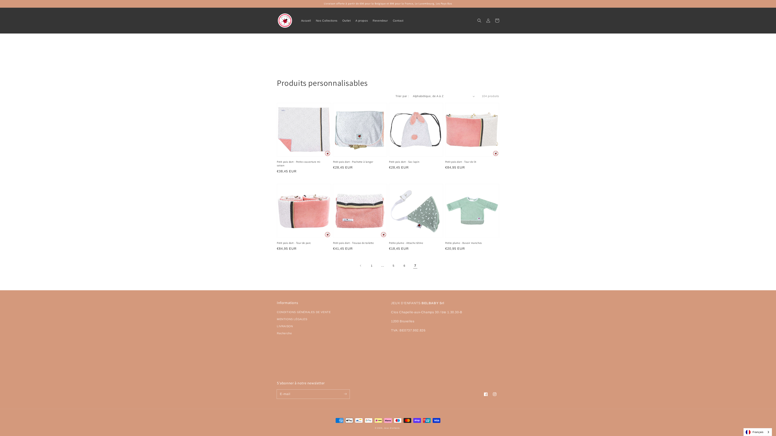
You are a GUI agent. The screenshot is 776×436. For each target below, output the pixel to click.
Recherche (284, 333)
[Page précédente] (360, 265)
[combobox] (757, 432)
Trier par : (402, 96)
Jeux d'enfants (392, 428)
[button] (479, 20)
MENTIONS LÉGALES (292, 319)
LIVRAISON (285, 326)
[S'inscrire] (345, 394)
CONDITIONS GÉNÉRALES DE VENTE (304, 312)
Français (758, 432)
